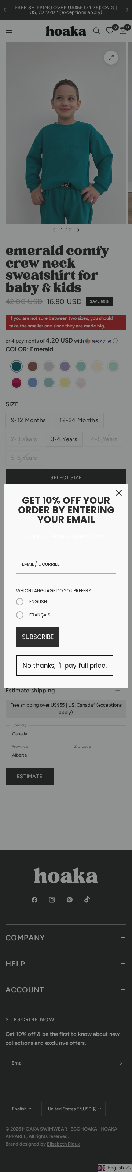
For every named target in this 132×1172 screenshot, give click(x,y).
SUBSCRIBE (38, 637)
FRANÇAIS (40, 615)
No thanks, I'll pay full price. (65, 665)
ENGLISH (38, 601)
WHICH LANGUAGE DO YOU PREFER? (53, 590)
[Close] (119, 493)
